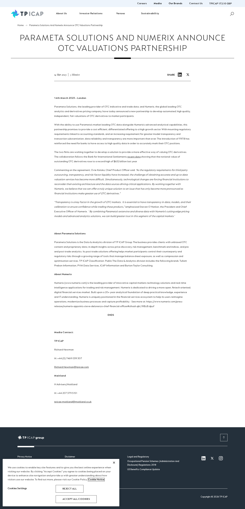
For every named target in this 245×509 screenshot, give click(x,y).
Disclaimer (70, 457)
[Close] (114, 462)
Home (21, 25)
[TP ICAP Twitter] (212, 458)
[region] (61, 482)
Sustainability (150, 13)
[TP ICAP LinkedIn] (203, 458)
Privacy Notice (25, 457)
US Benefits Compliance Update (143, 469)
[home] (27, 14)
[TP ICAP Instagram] (221, 458)
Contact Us (195, 3)
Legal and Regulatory (138, 457)
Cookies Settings (17, 488)
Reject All (69, 488)
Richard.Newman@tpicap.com (71, 367)
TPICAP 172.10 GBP (220, 3)
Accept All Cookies (76, 499)
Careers (142, 3)
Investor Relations (91, 13)
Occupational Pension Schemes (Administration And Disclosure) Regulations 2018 (153, 463)
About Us (61, 13)
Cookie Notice (96, 479)
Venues (120, 13)
